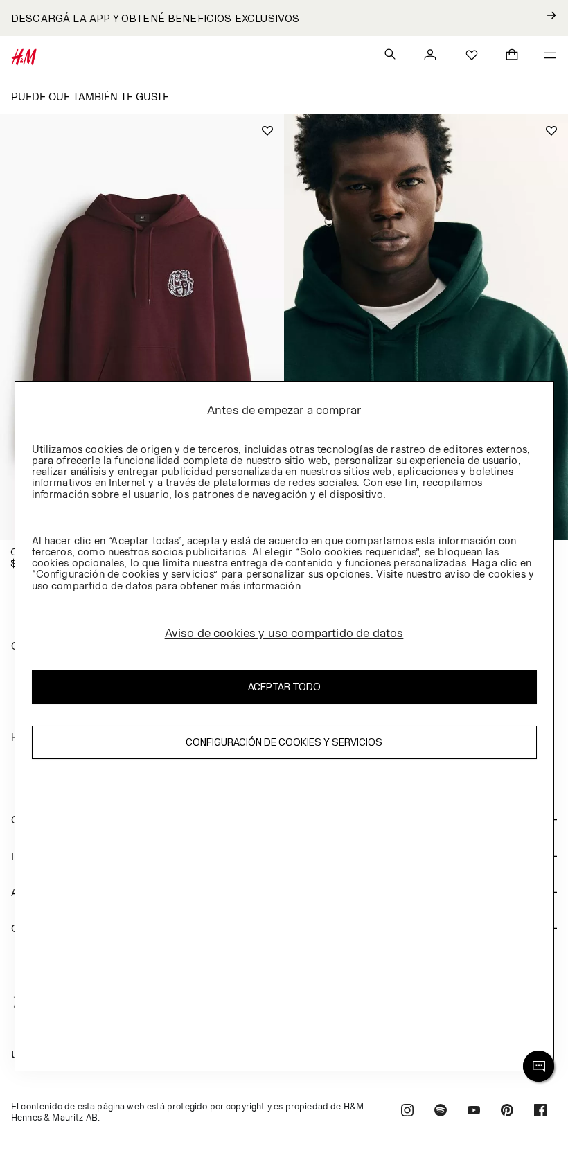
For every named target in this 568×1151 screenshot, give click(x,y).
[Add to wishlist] (267, 131)
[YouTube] (474, 1112)
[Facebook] (540, 1112)
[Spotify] (440, 1112)
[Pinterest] (507, 1112)
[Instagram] (407, 1112)
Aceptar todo (284, 687)
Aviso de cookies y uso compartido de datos (284, 633)
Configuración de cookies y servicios (284, 742)
